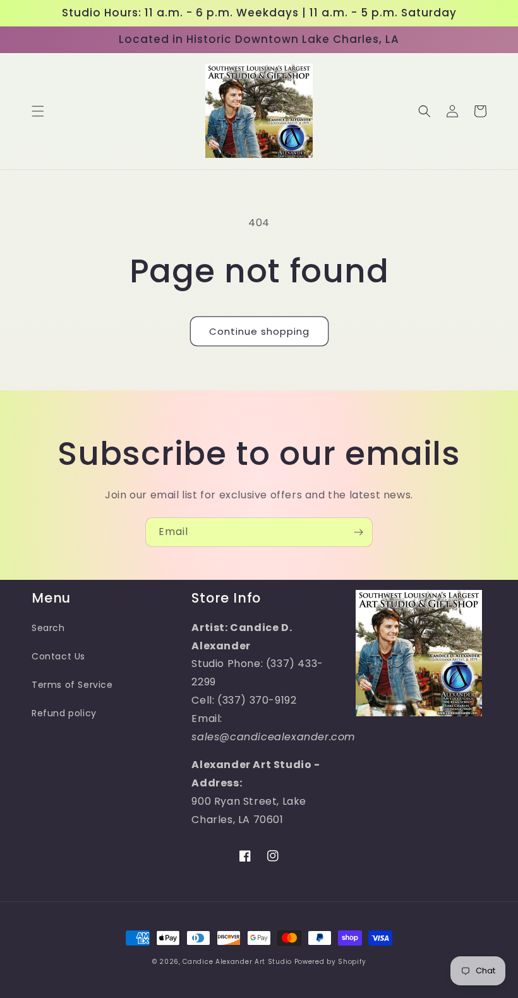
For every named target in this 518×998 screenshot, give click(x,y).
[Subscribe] (358, 532)
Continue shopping (259, 331)
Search (48, 628)
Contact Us (58, 656)
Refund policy (64, 713)
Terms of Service (72, 684)
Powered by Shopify (330, 961)
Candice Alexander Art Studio (237, 961)
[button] (38, 111)
